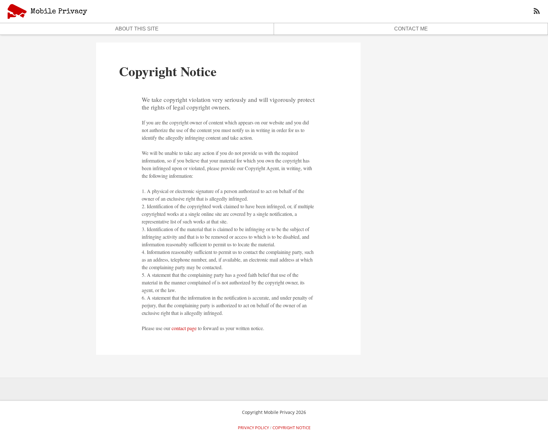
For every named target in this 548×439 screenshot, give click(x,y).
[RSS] (536, 12)
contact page (184, 328)
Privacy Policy (253, 427)
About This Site (137, 28)
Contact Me (411, 28)
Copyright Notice (168, 71)
